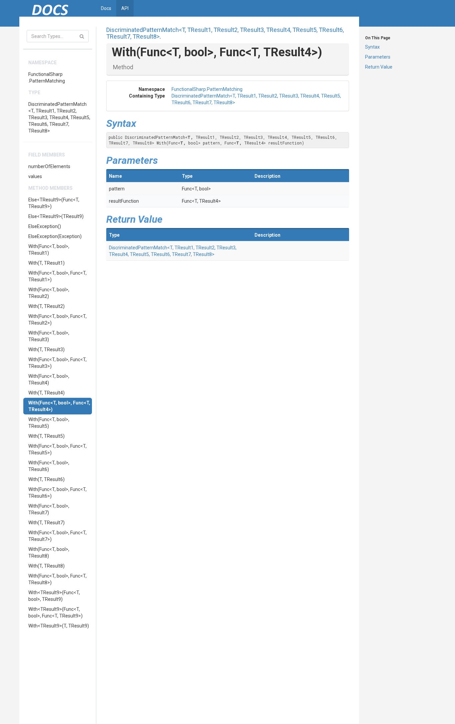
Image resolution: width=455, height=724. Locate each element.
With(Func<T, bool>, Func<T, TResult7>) (57, 536)
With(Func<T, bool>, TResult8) (48, 553)
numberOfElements (49, 166)
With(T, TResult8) (46, 566)
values (35, 176)
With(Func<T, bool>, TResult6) (48, 466)
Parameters (377, 57)
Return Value (378, 67)
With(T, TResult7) (46, 522)
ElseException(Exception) (55, 236)
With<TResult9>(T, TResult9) (58, 625)
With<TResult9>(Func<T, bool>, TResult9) (54, 596)
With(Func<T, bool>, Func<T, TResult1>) (57, 276)
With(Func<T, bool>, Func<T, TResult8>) (57, 579)
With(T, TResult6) (46, 479)
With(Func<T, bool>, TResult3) (48, 336)
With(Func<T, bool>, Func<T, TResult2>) (57, 320)
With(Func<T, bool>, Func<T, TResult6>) (57, 493)
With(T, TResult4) (46, 392)
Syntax (372, 47)
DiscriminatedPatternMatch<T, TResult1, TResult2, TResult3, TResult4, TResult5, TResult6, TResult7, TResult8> (59, 117)
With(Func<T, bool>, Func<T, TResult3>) (57, 363)
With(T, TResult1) (46, 263)
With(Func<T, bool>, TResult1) (48, 250)
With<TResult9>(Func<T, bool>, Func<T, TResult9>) (55, 612)
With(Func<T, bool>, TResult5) (48, 423)
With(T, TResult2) (46, 306)
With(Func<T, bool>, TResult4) (48, 379)
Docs (106, 8)
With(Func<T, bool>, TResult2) (48, 293)
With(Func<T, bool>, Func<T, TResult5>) (57, 449)
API (125, 8)
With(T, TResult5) (46, 436)
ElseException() (44, 226)
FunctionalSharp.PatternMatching (46, 78)
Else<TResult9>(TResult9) (56, 216)
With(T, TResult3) (46, 349)
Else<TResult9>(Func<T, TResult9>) (53, 203)
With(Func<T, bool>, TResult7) (48, 509)
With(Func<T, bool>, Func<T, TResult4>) (59, 406)
